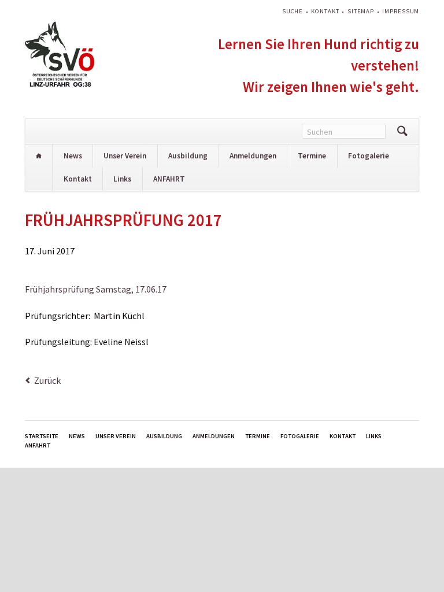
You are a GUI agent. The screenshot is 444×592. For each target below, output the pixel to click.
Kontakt (325, 11)
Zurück (47, 380)
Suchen (402, 131)
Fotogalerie (368, 156)
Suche (292, 11)
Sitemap (360, 11)
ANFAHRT (169, 179)
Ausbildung (188, 156)
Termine (312, 156)
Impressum (400, 11)
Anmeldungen (253, 156)
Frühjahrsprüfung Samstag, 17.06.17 (95, 289)
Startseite (39, 156)
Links (122, 179)
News (73, 156)
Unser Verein (124, 156)
